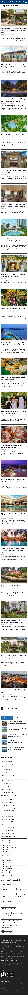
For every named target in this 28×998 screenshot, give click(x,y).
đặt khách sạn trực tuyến (7, 925)
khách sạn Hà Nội (15, 899)
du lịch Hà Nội (5, 889)
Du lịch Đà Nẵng (21, 894)
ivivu (10, 896)
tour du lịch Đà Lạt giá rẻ (17, 913)
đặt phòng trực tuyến (6, 932)
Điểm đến (4, 988)
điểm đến (18, 918)
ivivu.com (14, 896)
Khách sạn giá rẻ (5, 899)
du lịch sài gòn (13, 891)
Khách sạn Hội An (7, 769)
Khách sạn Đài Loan (7, 802)
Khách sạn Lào (6, 813)
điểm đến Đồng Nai (17, 920)
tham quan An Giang (6, 913)
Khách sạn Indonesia (8, 811)
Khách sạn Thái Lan (7, 830)
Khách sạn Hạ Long (7, 789)
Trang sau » (14, 708)
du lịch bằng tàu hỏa (6, 887)
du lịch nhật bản (5, 891)
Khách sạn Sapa (6, 783)
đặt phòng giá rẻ (18, 925)
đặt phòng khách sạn (6, 927)
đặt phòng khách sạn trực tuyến (9, 930)
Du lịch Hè (4, 986)
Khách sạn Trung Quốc (8, 833)
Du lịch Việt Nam (19, 984)
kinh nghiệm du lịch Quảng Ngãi (9, 908)
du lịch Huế (23, 887)
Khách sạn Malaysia (7, 816)
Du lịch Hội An (12, 889)
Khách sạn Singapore (8, 827)
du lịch (3, 884)
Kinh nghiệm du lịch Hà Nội (8, 906)
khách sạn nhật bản (6, 901)
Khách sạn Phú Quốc (8, 781)
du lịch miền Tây (20, 889)
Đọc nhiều (7, 718)
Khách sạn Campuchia (8, 799)
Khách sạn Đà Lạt (7, 761)
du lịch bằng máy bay (11, 884)
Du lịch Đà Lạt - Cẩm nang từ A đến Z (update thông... (17, 735)
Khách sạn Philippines (8, 825)
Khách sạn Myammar (8, 819)
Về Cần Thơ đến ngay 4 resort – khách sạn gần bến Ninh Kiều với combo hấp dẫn (12, 550)
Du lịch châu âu (15, 887)
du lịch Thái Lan (21, 891)
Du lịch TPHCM (12, 894)
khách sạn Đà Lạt (5, 903)
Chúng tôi (17, 990)
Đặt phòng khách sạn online (8, 918)
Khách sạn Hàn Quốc (8, 805)
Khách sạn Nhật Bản (8, 822)
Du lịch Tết (4, 990)
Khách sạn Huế (6, 772)
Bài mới (19, 718)
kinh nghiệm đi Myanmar (7, 911)
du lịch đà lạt (4, 896)
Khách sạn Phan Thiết (8, 778)
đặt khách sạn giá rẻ (6, 923)
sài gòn (22, 911)
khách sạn (20, 896)
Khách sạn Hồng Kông (8, 808)
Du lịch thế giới (19, 988)
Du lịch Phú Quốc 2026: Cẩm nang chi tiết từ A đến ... (16, 748)
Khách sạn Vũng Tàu (8, 792)
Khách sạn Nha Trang (8, 775)
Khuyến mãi (4, 984)
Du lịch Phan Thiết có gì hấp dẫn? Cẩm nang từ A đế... (16, 741)
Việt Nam (10, 915)
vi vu (3, 915)
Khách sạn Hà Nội (7, 767)
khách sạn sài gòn (16, 901)
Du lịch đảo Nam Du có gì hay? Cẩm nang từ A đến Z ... (17, 728)
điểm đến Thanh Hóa (6, 920)
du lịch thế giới (5, 894)
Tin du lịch (18, 986)
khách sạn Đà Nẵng (15, 903)
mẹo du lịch (16, 911)
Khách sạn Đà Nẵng (7, 764)
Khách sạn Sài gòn (7, 786)
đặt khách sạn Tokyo (17, 923)
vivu (6, 915)
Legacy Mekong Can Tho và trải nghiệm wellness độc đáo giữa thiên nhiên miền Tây (13, 30)
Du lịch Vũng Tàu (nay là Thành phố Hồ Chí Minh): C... (17, 722)
